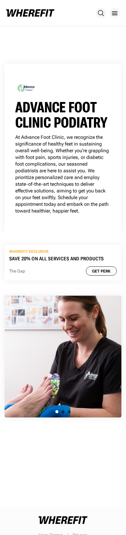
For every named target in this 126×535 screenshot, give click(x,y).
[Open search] (101, 13)
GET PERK (101, 271)
